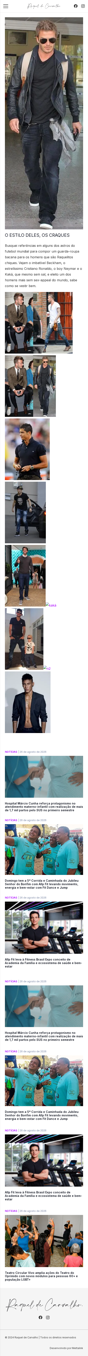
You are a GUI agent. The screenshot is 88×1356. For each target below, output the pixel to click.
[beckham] (44, 416)
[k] (25, 605)
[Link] (44, 6)
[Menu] (6, 6)
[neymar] (28, 732)
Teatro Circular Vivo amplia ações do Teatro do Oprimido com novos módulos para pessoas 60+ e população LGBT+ (41, 1276)
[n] (24, 669)
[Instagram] (83, 6)
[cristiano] (25, 542)
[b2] (19, 352)
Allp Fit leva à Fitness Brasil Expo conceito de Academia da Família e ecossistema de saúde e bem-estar (43, 963)
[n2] (47, 669)
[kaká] (51, 605)
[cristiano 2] (27, 479)
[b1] (53, 352)
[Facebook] (76, 6)
